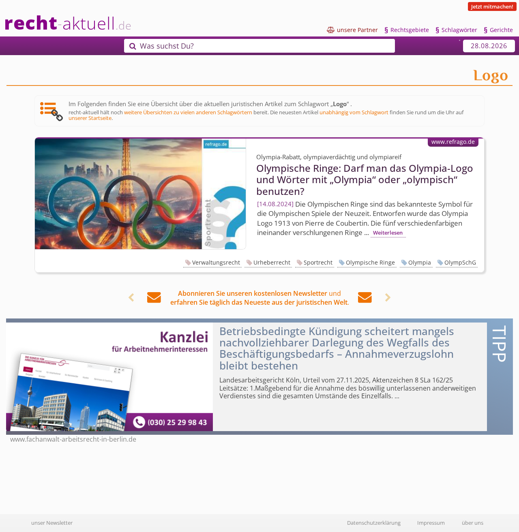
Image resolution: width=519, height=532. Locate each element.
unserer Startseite (90, 118)
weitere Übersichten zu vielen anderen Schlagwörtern (188, 112)
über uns (472, 522)
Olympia (419, 262)
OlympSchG (460, 262)
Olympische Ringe (370, 262)
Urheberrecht (271, 262)
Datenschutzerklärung (374, 522)
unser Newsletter (52, 522)
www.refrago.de (453, 141)
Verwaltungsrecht (216, 262)
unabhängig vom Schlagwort (354, 112)
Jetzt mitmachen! (492, 6)
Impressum (431, 522)
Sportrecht (318, 262)
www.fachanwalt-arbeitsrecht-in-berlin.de (73, 439)
